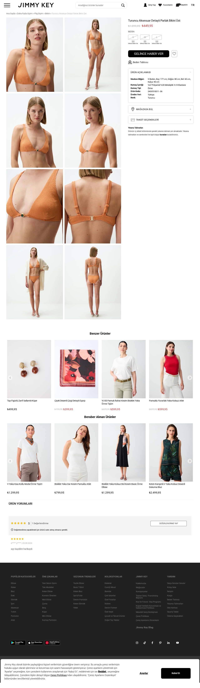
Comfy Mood (110, 587)
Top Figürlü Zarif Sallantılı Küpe (22, 400)
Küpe (44, 612)
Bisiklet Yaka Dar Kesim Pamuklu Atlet (73, 484)
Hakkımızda (141, 583)
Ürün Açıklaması (141, 72)
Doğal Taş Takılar (112, 620)
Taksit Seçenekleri (147, 119)
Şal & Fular (77, 595)
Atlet (13, 620)
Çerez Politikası (142, 616)
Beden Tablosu (173, 600)
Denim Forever (111, 608)
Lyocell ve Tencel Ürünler (115, 616)
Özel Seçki (109, 612)
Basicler (108, 591)
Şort (12, 604)
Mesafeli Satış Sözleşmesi (147, 612)
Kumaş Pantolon (49, 620)
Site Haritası (172, 608)
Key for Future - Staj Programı (148, 602)
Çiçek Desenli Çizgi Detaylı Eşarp (70, 400)
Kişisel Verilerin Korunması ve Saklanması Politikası (148, 607)
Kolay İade (171, 587)
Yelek (75, 608)
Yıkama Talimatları (175, 604)
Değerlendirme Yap (168, 523)
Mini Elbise (46, 616)
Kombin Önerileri (49, 595)
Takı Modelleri (48, 587)
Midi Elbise (46, 600)
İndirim (108, 604)
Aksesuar (15, 608)
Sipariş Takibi (172, 612)
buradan (163, 135)
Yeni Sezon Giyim (49, 583)
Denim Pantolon (80, 600)
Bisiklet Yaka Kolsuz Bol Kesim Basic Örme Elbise (122, 485)
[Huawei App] (52, 642)
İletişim (170, 591)
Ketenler (108, 583)
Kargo (169, 595)
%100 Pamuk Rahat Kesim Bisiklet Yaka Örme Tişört (121, 402)
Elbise (13, 583)
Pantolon (15, 616)
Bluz (13, 591)
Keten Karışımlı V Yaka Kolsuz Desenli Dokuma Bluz (167, 485)
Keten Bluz (77, 591)
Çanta (44, 604)
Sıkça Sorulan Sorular (176, 583)
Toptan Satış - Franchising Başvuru (147, 597)
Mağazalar (140, 587)
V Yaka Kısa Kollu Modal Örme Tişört (24, 484)
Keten (13, 587)
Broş (44, 608)
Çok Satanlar (110, 595)
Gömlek (14, 600)
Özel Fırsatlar (110, 600)
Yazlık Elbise (78, 583)
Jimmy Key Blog (144, 627)
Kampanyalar (142, 591)
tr (193, 5)
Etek (13, 595)
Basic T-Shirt (78, 587)
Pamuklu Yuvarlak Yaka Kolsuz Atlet (166, 400)
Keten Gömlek (79, 604)
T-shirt (13, 612)
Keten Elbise (47, 591)
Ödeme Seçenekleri (175, 616)
